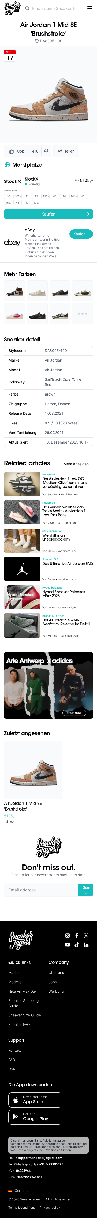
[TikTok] (76, 944)
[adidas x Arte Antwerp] (48, 685)
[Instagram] (67, 935)
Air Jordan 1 (55, 370)
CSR (12, 1069)
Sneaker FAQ (19, 1024)
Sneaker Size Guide (24, 1015)
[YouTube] (67, 944)
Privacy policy (50, 1207)
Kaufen (65, 213)
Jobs (53, 982)
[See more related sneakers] (82, 313)
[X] (86, 935)
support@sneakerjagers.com (40, 1158)
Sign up (86, 890)
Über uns (56, 972)
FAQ (11, 1059)
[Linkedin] (86, 944)
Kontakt (14, 1050)
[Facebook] (76, 935)
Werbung (56, 991)
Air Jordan (53, 360)
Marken (14, 972)
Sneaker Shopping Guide (23, 1003)
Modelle (14, 982)
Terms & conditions (21, 1207)
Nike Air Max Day (22, 991)
